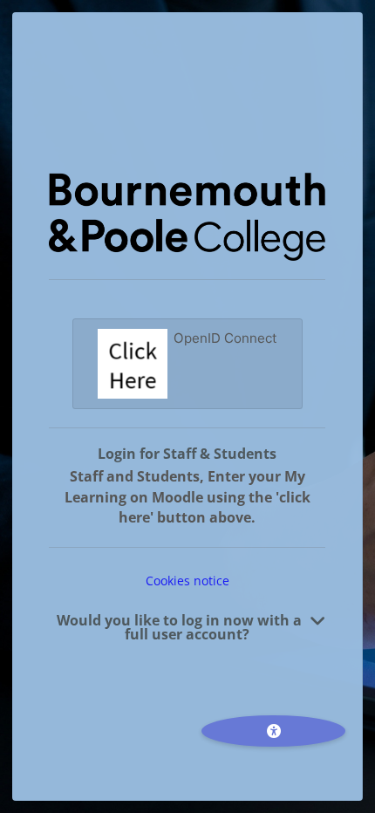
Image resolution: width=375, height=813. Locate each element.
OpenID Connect (225, 338)
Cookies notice (187, 580)
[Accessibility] (273, 731)
